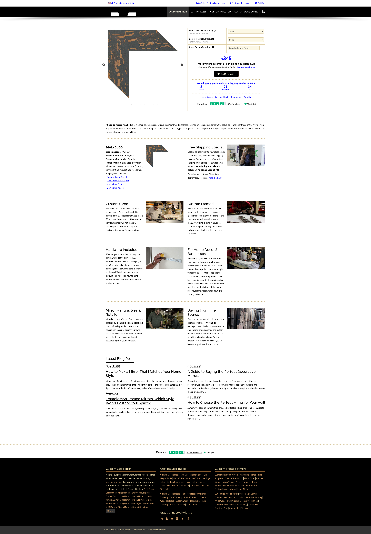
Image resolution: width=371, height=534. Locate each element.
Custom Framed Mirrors (225, 489)
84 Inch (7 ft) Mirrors (140, 507)
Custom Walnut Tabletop (187, 500)
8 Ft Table (204, 485)
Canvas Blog (241, 504)
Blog (226, 508)
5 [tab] (149, 104)
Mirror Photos (242, 482)
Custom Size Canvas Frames (245, 500)
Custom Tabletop (220, 11)
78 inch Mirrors (124, 507)
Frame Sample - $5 (209, 97)
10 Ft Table (165, 489)
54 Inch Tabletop (177, 504)
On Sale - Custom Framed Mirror (212, 3)
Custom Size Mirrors (234, 478)
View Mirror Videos (115, 187)
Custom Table (199, 11)
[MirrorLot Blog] (263, 12)
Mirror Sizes (249, 478)
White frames (124, 492)
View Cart (248, 97)
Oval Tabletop (176, 497)
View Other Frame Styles (118, 180)
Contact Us (236, 97)
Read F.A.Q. (224, 97)
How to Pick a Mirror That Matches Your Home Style (143, 373)
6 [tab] (153, 104)
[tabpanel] (144, 65)
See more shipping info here (246, 67)
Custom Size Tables (169, 474)
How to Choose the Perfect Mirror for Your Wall (226, 402)
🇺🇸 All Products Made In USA (121, 3)
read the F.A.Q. (215, 177)
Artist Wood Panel (223, 500)
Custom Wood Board (246, 11)
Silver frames (136, 492)
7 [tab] (157, 104)
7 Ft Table (194, 485)
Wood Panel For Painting (251, 497)
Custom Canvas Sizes (224, 504)
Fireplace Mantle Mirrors (233, 485)
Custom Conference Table (178, 482)
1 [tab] (131, 104)
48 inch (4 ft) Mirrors (122, 503)
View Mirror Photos (115, 184)
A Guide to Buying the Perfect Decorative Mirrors (222, 373)
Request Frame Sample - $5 (119, 177)
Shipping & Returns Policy (157, 530)
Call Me (260, 3)
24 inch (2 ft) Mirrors (122, 496)
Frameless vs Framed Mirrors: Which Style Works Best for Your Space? (140, 401)
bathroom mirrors (113, 482)
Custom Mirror (178, 11)
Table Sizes (184, 474)
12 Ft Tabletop (192, 504)
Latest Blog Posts (120, 359)
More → (110, 511)
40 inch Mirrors (137, 499)
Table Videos (196, 474)
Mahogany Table (193, 478)
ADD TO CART (227, 73)
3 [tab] (140, 104)
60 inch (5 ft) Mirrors (140, 503)
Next (181, 64)
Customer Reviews (240, 3)
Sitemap (244, 508)
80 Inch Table (183, 485)
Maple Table (178, 478)
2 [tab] (135, 104)
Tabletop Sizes (188, 493)
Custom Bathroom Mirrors (226, 474)
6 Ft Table (171, 485)
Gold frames (111, 492)
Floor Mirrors (251, 485)
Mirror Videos (228, 482)
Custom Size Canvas (248, 493)
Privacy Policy (139, 530)
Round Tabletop (191, 497)
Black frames (149, 489)
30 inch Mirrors (137, 496)
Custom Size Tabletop (170, 493)
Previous (103, 64)
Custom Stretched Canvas (227, 497)
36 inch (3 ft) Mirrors (122, 499)
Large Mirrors (243, 489)
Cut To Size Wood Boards (226, 493)
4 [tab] (144, 104)
